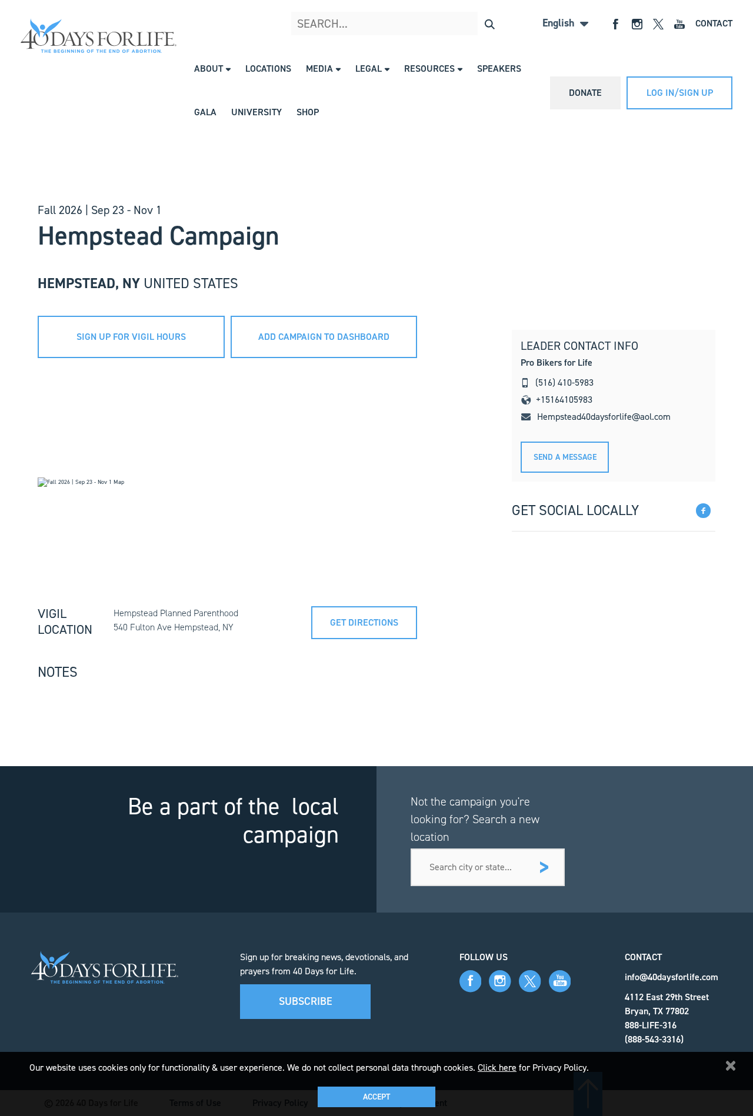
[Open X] (658, 23)
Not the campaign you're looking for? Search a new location (475, 819)
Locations (268, 68)
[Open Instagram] (637, 23)
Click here (497, 1067)
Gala (205, 112)
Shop (307, 112)
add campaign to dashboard (323, 336)
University (256, 112)
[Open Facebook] (616, 23)
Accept (376, 1096)
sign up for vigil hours (131, 336)
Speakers (499, 68)
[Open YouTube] (679, 23)
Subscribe (305, 1001)
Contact (713, 23)
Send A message (565, 457)
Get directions (364, 622)
